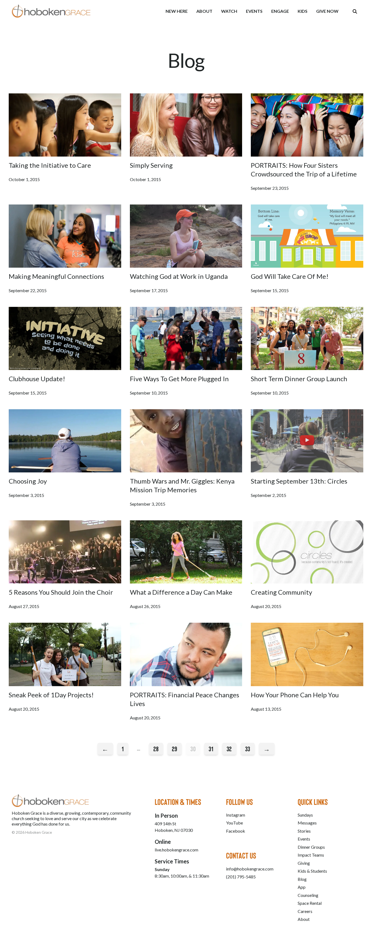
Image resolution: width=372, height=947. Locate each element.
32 (229, 749)
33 (247, 749)
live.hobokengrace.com (176, 849)
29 (174, 749)
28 (156, 749)
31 (211, 749)
